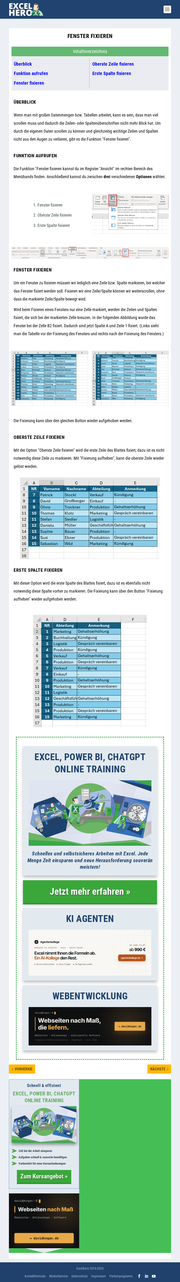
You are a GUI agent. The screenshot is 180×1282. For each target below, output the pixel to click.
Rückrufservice (58, 1276)
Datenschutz (79, 1276)
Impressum (98, 1276)
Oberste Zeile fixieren (113, 64)
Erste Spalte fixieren (111, 73)
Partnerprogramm (121, 1276)
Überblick (23, 64)
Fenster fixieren (29, 83)
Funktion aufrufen (31, 73)
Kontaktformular (35, 1276)
